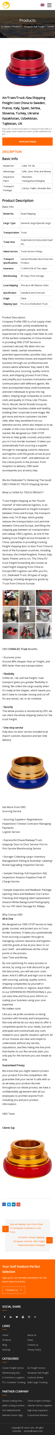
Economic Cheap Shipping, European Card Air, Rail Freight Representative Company (29, 1241)
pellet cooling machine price (13, 1406)
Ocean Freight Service (13, 1367)
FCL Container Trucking (13, 1382)
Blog (4, 1344)
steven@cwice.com (33, 1431)
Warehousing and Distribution (11, 1373)
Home (7, 26)
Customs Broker (36, 1377)
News (30, 1339)
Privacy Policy (34, 1349)
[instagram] (29, 1317)
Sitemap (6, 1349)
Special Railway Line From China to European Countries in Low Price (26, 1228)
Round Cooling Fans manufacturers (12, 1401)
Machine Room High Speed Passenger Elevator (12, 1416)
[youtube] (23, 1317)
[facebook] (4, 1317)
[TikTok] (35, 1317)
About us (32, 1335)
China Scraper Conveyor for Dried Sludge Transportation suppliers (40, 1401)
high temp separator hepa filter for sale (38, 1411)
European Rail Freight (34, 26)
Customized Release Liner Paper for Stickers (39, 1416)
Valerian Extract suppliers (40, 1405)
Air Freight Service (36, 1367)
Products (16, 26)
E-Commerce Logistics (13, 1377)
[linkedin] (10, 1317)
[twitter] (17, 1317)
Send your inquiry (27, 141)
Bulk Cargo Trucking (37, 1382)
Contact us (12, 1290)
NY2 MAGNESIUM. (11, 1410)
